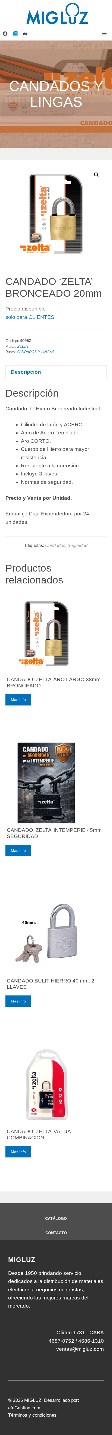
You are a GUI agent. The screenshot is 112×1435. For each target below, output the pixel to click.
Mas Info (18, 699)
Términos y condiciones (32, 1415)
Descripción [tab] (26, 372)
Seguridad (77, 545)
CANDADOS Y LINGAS (35, 352)
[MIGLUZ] (57, 13)
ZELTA (22, 347)
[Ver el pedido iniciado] (25, 33)
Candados (55, 545)
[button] (96, 175)
